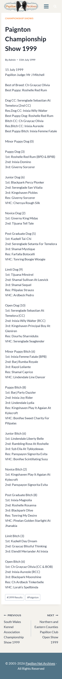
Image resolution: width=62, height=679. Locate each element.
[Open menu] (46, 6)
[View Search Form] (55, 6)
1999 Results (15, 597)
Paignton (33, 597)
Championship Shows (19, 18)
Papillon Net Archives (40, 663)
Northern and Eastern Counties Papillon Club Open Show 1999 (46, 629)
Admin (12, 59)
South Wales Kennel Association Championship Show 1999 (14, 629)
